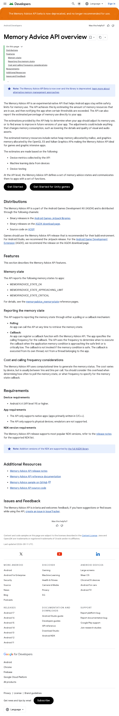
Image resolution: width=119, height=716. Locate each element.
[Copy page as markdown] (100, 37)
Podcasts (8, 599)
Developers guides (51, 620)
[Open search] (73, 4)
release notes (104, 434)
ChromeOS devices (90, 580)
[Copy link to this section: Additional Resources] (45, 464)
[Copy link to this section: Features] (22, 256)
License (18, 693)
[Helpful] (108, 25)
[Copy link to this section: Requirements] (32, 391)
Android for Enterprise (14, 575)
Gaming (46, 570)
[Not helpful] (113, 25)
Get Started (15, 186)
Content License (89, 535)
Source (7, 585)
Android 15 (9, 622)
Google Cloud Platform (15, 677)
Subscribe (43, 700)
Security (8, 580)
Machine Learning (51, 575)
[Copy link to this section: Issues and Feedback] (43, 501)
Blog (6, 595)
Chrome (8, 667)
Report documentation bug (94, 617)
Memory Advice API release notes (28, 471)
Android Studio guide (52, 616)
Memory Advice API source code (28, 488)
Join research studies (91, 627)
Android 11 (9, 642)
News (6, 590)
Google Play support (90, 622)
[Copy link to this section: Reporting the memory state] (47, 311)
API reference (49, 625)
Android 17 (9, 612)
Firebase (8, 672)
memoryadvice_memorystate (42, 301)
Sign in (111, 3)
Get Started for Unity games (51, 186)
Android (8, 570)
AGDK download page (47, 223)
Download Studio (50, 630)
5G (43, 595)
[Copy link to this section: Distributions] (30, 202)
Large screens (87, 570)
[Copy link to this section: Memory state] (27, 272)
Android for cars (89, 585)
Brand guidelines (33, 693)
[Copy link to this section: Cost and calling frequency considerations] (66, 360)
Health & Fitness (49, 580)
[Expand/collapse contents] (22, 46)
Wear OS (85, 575)
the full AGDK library (78, 448)
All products (10, 682)
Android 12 (9, 637)
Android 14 (9, 627)
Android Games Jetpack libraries (52, 218)
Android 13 (9, 632)
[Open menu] (5, 3)
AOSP (31, 229)
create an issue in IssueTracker (43, 511)
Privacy (45, 590)
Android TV (86, 590)
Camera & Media (50, 585)
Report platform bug (90, 612)
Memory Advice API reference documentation (35, 476)
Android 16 (9, 617)
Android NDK (48, 635)
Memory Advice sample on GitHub (28, 482)
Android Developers (13, 25)
